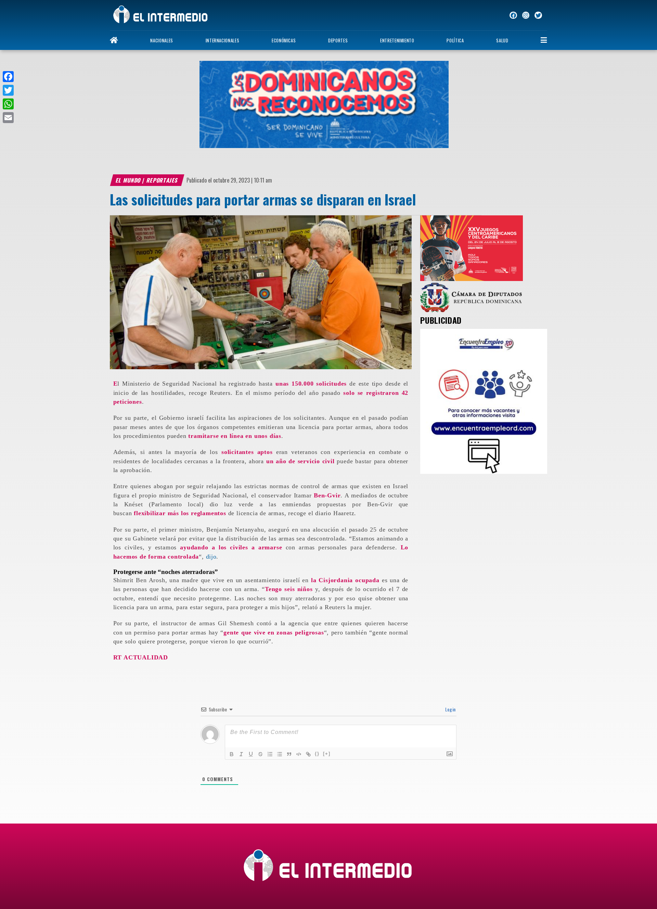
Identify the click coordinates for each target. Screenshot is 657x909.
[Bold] (231, 754)
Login (450, 709)
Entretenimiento (397, 40)
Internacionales (223, 40)
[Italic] (241, 754)
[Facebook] (8, 76)
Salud (502, 40)
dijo (211, 556)
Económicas (284, 40)
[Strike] (260, 754)
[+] (327, 753)
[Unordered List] (279, 754)
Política (455, 40)
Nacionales (161, 40)
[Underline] (251, 754)
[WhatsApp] (8, 104)
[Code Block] (299, 754)
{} (317, 753)
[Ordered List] (270, 754)
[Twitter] (8, 90)
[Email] (8, 117)
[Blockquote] (289, 754)
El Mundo (128, 180)
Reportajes (162, 180)
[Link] (308, 754)
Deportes (338, 40)
